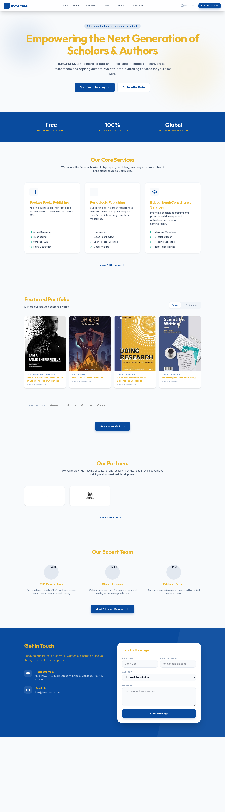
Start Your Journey (93, 87)
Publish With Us (209, 5)
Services (91, 5)
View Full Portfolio (110, 426)
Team (119, 5)
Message (127, 685)
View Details (43, 364)
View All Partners (110, 517)
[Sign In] (193, 5)
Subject (127, 672)
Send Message (159, 713)
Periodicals (192, 305)
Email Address (168, 658)
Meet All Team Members (110, 608)
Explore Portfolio (133, 87)
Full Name (128, 658)
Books (175, 305)
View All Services (110, 265)
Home (65, 5)
